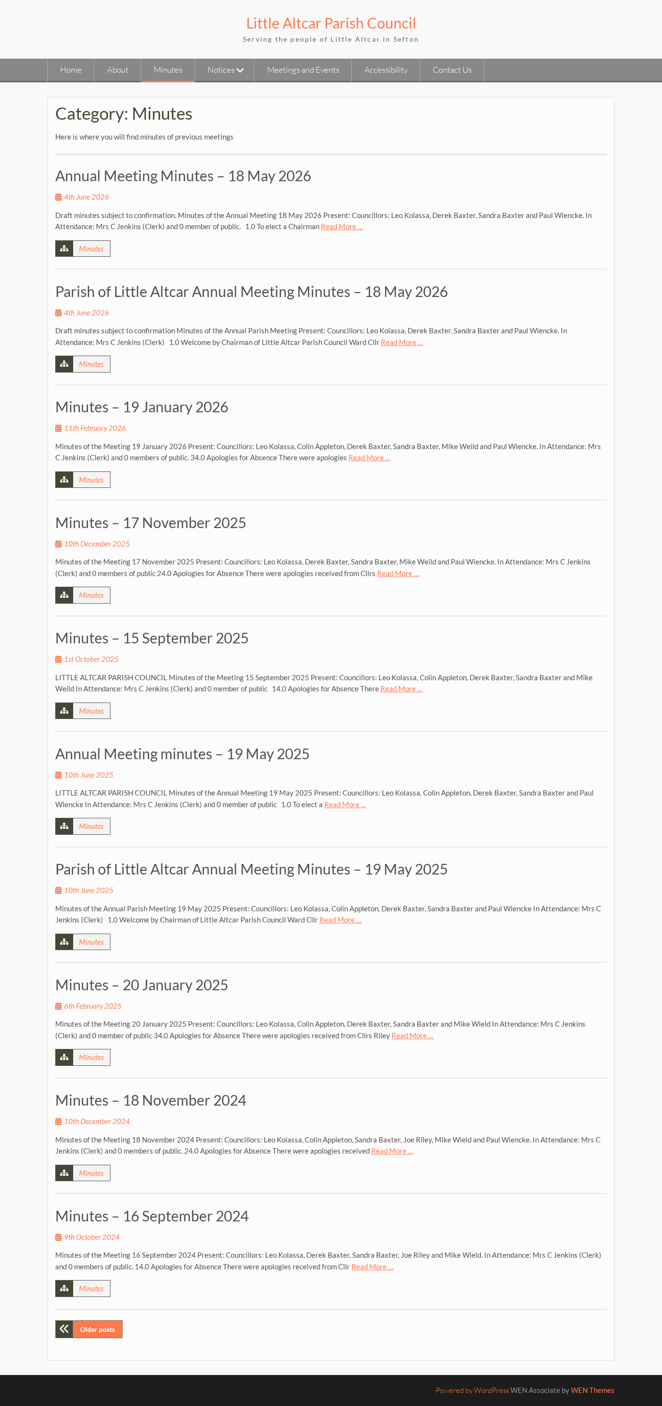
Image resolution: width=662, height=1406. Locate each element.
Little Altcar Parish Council (331, 22)
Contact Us (452, 69)
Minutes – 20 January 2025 (141, 984)
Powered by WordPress (472, 1390)
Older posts (97, 1329)
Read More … (342, 226)
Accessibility (386, 69)
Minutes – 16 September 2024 (152, 1215)
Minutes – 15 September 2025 (152, 637)
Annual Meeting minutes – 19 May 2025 (182, 753)
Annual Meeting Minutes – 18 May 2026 (183, 175)
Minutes (168, 69)
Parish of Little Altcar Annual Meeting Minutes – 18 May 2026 (251, 291)
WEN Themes (593, 1390)
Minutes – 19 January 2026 (141, 406)
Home (71, 69)
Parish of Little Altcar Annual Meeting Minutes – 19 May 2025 (251, 868)
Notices (221, 69)
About (117, 69)
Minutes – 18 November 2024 (150, 1100)
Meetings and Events (303, 69)
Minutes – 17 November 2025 (150, 522)
